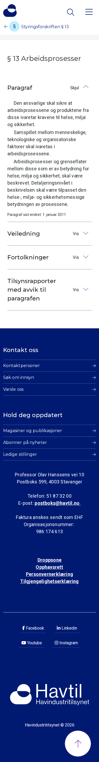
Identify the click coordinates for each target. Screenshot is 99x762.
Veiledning (43, 233)
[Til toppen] (78, 743)
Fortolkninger (43, 257)
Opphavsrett (49, 567)
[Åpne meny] (89, 11)
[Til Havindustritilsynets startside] (10, 10)
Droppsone (49, 560)
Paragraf (43, 87)
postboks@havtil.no (58, 503)
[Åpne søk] (71, 12)
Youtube (34, 642)
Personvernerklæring (49, 574)
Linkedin (68, 628)
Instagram (68, 642)
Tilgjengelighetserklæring (49, 581)
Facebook (34, 628)
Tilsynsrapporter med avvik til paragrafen (43, 290)
